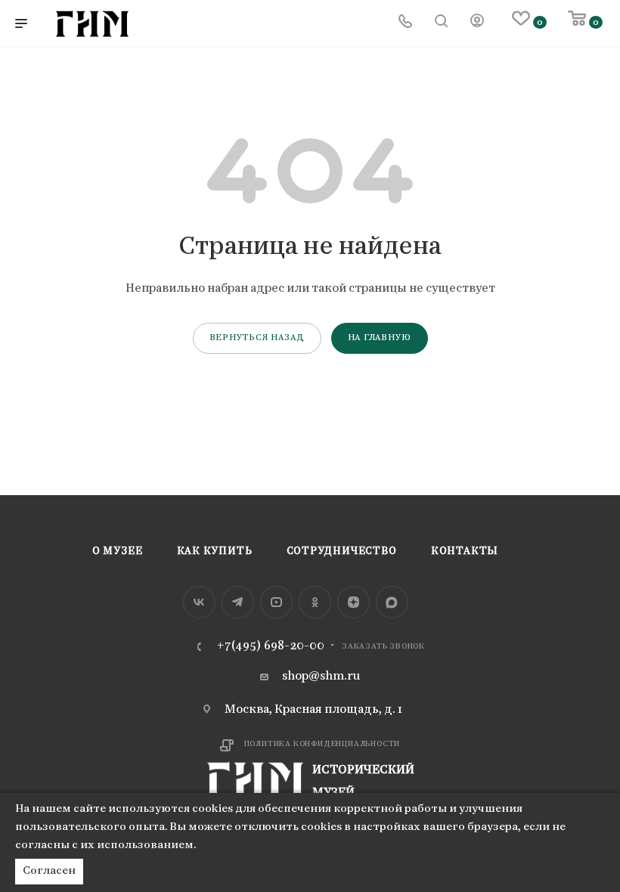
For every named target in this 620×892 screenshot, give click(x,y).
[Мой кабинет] (477, 23)
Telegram (238, 602)
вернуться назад (257, 337)
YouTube (276, 602)
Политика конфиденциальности (322, 744)
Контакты (464, 551)
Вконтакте (199, 602)
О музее (117, 551)
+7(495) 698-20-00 (270, 646)
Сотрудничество (342, 551)
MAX (392, 602)
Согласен (49, 871)
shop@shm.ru (321, 677)
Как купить (215, 551)
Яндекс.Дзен (353, 602)
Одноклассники (315, 602)
